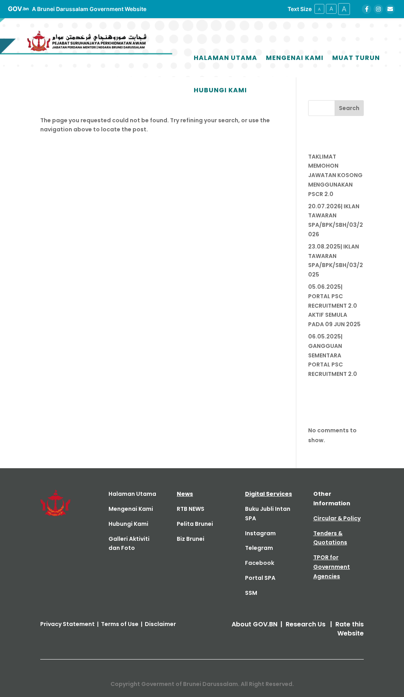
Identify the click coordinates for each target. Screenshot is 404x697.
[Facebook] (366, 9)
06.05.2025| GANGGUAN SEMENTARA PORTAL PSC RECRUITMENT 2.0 (332, 355)
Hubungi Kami (220, 90)
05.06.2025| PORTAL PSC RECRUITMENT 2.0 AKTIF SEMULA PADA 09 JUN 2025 (334, 305)
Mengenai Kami (295, 57)
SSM (251, 593)
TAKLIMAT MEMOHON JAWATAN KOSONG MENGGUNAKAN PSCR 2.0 (335, 175)
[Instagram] (378, 9)
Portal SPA (260, 578)
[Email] (390, 9)
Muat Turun (356, 57)
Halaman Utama (225, 57)
